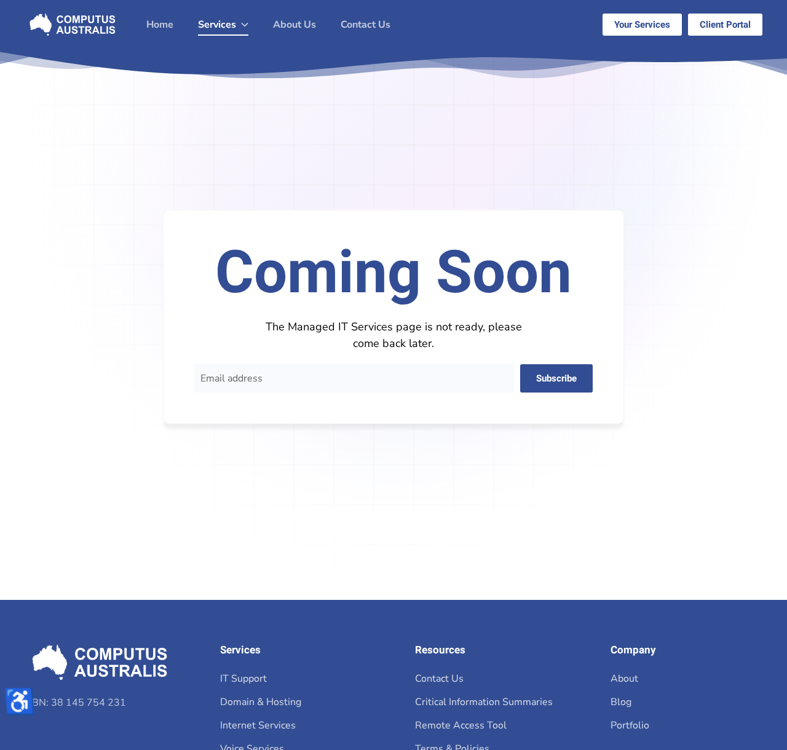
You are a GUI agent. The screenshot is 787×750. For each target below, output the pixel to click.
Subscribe (556, 378)
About (624, 678)
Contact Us (365, 24)
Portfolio (630, 725)
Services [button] (217, 24)
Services (240, 650)
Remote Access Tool (461, 725)
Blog (621, 702)
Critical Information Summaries (484, 702)
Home (159, 24)
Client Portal (725, 24)
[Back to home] (73, 24)
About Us (294, 24)
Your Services (642, 24)
